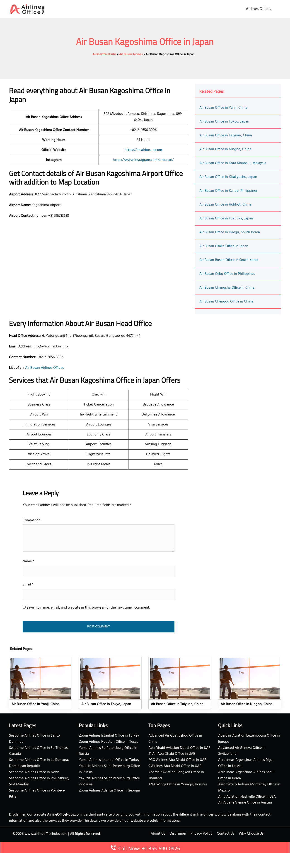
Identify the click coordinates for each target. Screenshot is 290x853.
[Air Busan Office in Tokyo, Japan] (110, 683)
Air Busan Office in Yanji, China (223, 108)
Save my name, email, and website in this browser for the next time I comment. (88, 608)
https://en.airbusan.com (143, 150)
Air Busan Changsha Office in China (226, 288)
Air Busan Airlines (131, 54)
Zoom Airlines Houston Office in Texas (108, 742)
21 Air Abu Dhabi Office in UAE (171, 754)
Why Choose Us (251, 834)
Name (28, 561)
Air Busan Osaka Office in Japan (223, 246)
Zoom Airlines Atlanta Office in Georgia (109, 791)
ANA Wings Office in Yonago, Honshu (177, 784)
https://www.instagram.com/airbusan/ (143, 160)
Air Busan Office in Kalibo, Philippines (228, 191)
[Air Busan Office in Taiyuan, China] (179, 683)
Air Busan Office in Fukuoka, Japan (226, 218)
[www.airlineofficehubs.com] (27, 9)
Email (28, 585)
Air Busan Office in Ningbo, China (225, 149)
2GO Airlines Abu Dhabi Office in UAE (177, 760)
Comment (32, 520)
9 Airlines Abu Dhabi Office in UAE (174, 766)
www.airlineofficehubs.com (45, 834)
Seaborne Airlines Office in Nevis (34, 772)
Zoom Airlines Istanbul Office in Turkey (109, 736)
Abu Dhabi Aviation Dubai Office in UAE (179, 748)
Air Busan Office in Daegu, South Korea (229, 232)
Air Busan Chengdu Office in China (226, 302)
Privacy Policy (201, 834)
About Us (158, 834)
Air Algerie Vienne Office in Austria (245, 803)
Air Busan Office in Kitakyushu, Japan (228, 177)
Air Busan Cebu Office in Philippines (227, 274)
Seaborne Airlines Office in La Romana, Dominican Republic (39, 763)
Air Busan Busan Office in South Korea (228, 260)
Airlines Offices (258, 9)
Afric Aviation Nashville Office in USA (247, 797)
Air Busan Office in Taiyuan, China (225, 135)
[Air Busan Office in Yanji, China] (40, 683)
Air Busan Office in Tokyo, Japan (224, 122)
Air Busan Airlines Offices (44, 368)
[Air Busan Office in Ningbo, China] (249, 683)
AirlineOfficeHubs (104, 54)
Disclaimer (178, 834)
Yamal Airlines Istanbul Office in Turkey (109, 760)
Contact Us (225, 834)
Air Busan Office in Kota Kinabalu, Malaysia (232, 163)
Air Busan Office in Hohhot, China (225, 205)
